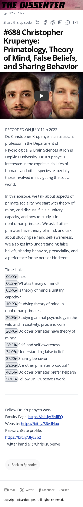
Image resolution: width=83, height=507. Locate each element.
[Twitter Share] (37, 22)
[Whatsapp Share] (67, 22)
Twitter (28, 490)
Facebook (48, 490)
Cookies (64, 490)
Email (12, 490)
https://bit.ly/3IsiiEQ (45, 416)
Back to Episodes (24, 464)
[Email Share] (75, 22)
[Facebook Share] (45, 22)
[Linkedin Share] (60, 22)
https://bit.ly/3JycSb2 (23, 437)
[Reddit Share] (52, 22)
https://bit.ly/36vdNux (40, 423)
